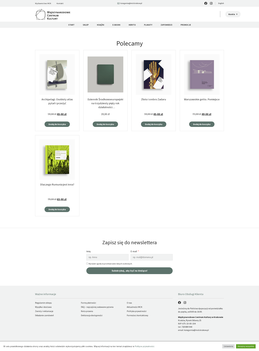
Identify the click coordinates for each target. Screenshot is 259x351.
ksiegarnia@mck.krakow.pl (196, 330)
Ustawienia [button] (228, 346)
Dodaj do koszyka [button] (57, 124)
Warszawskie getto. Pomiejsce (202, 99)
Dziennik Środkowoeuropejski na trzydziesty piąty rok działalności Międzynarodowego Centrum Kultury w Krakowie (105, 107)
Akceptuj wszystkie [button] (246, 346)
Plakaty (148, 24)
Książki (100, 24)
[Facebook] (205, 3)
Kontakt (60, 3)
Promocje (186, 24)
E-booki (116, 24)
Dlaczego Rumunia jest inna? (57, 184)
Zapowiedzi (166, 24)
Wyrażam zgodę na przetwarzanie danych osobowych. (110, 263)
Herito (132, 24)
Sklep (86, 24)
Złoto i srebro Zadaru (153, 99)
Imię (88, 251)
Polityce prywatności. (145, 346)
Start (71, 24)
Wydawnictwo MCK (43, 3)
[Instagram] (211, 3)
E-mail (134, 251)
